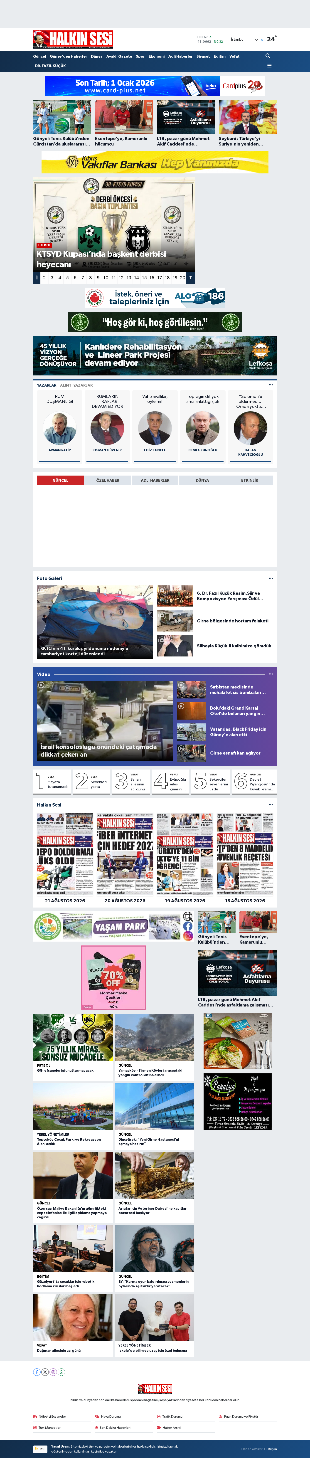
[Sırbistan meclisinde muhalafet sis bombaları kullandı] (192, 690)
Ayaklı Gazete (119, 56)
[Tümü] (271, 805)
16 (152, 278)
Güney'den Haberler (68, 56)
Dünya (97, 56)
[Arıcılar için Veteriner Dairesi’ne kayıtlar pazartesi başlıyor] (154, 1175)
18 (167, 278)
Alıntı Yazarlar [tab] (76, 385)
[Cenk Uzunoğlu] (203, 428)
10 (105, 278)
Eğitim (220, 56)
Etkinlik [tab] (249, 480)
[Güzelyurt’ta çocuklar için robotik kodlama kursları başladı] (73, 1248)
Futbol (43, 1065)
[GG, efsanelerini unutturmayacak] (73, 1037)
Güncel (39, 56)
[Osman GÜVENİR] (107, 428)
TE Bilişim (270, 1449)
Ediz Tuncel (155, 450)
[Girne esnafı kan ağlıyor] (192, 753)
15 (144, 278)
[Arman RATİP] (60, 428)
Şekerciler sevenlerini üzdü (218, 784)
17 (159, 278)
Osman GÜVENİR (107, 450)
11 (114, 278)
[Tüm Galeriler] (271, 578)
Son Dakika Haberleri (115, 1427)
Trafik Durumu (172, 1416)
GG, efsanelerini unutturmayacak (65, 1070)
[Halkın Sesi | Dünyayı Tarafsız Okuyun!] (73, 39)
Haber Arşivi (172, 1427)
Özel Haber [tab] (107, 480)
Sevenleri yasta (99, 784)
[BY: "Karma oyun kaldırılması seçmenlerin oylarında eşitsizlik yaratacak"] (154, 1248)
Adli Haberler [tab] (155, 480)
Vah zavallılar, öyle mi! (155, 399)
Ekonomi (157, 56)
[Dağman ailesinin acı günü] (73, 1317)
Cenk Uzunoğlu (202, 450)
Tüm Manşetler (49, 1427)
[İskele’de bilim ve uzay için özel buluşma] (154, 1317)
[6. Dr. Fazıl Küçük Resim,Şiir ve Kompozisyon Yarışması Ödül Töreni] (175, 596)
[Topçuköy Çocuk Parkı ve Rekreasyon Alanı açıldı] (73, 1106)
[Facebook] (37, 1372)
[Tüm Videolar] (271, 674)
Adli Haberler (180, 56)
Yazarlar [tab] (46, 385)
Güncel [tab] (60, 480)
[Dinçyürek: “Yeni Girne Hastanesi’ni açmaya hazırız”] (154, 1106)
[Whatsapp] (61, 1372)
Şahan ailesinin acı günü (137, 784)
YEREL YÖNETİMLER (53, 1134)
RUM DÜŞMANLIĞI (59, 399)
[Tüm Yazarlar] (271, 385)
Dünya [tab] (202, 480)
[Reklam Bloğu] (155, 86)
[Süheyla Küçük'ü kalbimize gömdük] (175, 646)
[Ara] (268, 56)
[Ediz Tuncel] (155, 428)
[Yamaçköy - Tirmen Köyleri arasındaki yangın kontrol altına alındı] (154, 1037)
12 (121, 278)
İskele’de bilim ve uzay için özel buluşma (152, 1350)
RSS (42, 1449)
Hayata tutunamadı (58, 784)
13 (129, 278)
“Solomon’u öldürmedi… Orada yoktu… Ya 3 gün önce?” (250, 401)
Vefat (234, 56)
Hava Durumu (111, 1416)
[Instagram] (53, 1372)
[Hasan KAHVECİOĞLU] (251, 428)
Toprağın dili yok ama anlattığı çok (202, 399)
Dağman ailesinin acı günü (59, 1350)
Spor (140, 56)
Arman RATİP (60, 450)
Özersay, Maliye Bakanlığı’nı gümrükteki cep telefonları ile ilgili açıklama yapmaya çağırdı (72, 1213)
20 (182, 278)
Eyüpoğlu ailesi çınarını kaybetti (178, 785)
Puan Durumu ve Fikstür (241, 1416)
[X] (45, 1372)
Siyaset (203, 56)
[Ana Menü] (269, 66)
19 (175, 278)
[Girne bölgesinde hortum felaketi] (175, 621)
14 (136, 278)
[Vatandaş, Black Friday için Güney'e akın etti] (192, 732)
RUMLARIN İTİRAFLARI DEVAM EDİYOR (107, 401)
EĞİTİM (43, 1276)
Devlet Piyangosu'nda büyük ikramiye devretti (262, 785)
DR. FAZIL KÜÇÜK (50, 66)
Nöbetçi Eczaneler (52, 1416)
